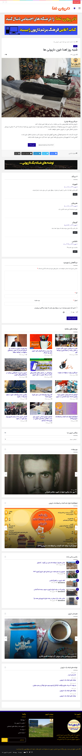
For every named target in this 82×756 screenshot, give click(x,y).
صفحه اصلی (21, 733)
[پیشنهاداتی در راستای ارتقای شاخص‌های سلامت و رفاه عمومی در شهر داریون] (41, 364)
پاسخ (75, 194)
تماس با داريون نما (19, 723)
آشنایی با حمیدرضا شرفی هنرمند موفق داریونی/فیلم (58, 656)
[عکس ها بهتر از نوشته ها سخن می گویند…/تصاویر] (71, 565)
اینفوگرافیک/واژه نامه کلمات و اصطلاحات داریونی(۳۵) (66, 418)
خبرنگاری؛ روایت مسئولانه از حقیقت (67, 373)
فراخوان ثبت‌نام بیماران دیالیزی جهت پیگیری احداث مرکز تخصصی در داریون (66, 396)
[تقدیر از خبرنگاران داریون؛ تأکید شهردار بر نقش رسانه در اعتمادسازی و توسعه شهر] (66, 340)
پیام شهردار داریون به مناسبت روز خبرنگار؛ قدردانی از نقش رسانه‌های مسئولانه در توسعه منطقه (48, 2)
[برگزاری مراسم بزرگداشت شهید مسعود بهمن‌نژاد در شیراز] (16, 386)
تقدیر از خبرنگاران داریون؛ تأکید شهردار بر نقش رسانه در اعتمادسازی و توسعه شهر (66, 350)
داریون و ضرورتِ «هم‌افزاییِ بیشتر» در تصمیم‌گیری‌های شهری (16, 374)
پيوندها (23, 720)
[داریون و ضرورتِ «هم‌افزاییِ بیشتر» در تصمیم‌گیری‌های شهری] (16, 364)
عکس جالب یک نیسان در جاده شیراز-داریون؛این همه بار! (49, 598)
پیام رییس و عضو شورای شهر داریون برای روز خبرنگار (42, 352)
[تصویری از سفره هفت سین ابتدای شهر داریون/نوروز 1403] (71, 574)
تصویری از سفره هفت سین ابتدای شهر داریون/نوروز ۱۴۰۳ (49, 571)
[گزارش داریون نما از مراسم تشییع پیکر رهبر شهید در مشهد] (16, 408)
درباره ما (22, 729)
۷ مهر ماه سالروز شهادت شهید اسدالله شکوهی (60, 492)
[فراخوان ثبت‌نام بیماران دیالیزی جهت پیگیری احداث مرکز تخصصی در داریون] (66, 386)
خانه (75, 42)
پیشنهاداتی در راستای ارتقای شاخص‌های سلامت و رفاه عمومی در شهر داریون (41, 374)
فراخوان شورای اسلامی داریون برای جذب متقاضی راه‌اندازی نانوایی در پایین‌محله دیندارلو (42, 419)
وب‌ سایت (37, 300)
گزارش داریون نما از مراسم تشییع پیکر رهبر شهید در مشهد (16, 418)
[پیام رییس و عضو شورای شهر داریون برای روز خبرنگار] (41, 341)
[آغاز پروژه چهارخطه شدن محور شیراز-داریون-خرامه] (41, 386)
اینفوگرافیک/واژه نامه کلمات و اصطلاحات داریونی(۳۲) (57, 545)
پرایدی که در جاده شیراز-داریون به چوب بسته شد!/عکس (49, 589)
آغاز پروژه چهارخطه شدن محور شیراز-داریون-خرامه (42, 396)
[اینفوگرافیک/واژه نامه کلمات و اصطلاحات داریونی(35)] (66, 408)
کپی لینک (31, 145)
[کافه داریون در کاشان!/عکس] (71, 583)
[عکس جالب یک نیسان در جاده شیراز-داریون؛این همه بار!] (71, 601)
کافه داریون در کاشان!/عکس (57, 580)
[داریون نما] (61, 8)
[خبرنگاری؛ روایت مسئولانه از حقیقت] (66, 364)
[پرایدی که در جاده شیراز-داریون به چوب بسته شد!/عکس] (71, 592)
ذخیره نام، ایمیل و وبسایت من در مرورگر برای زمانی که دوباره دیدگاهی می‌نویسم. (55, 308)
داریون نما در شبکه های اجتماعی (16, 726)
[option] (41, 474)
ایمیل (75, 300)
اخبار (71, 42)
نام (76, 293)
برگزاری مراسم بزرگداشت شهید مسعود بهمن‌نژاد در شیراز (16, 396)
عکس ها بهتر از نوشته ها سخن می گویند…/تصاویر (51, 563)
